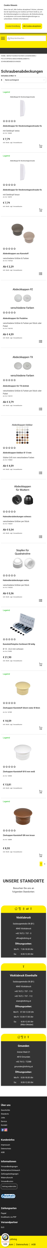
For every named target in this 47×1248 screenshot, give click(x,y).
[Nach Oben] (44, 1245)
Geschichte (5, 1110)
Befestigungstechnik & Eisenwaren (21, 56)
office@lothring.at (23, 938)
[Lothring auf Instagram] (5, 1130)
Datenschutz (6, 1149)
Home (3, 56)
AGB (2, 1152)
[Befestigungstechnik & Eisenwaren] (31, 909)
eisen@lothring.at (23, 1001)
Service (4, 1121)
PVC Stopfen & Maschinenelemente (15, 59)
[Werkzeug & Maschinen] (19, 909)
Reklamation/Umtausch (10, 1170)
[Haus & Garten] (16, 909)
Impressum (5, 1145)
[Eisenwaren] (23, 967)
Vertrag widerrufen (9, 1186)
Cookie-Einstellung (13, 26)
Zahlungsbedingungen (9, 1174)
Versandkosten (7, 1181)
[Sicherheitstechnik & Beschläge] (24, 909)
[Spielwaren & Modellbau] (27, 909)
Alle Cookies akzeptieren (32, 26)
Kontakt (4, 1125)
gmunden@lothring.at (23, 1066)
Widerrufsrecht (7, 1178)
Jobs (3, 1118)
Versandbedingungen (9, 1166)
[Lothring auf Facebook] (2, 1130)
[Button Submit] (40, 146)
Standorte (5, 1114)
